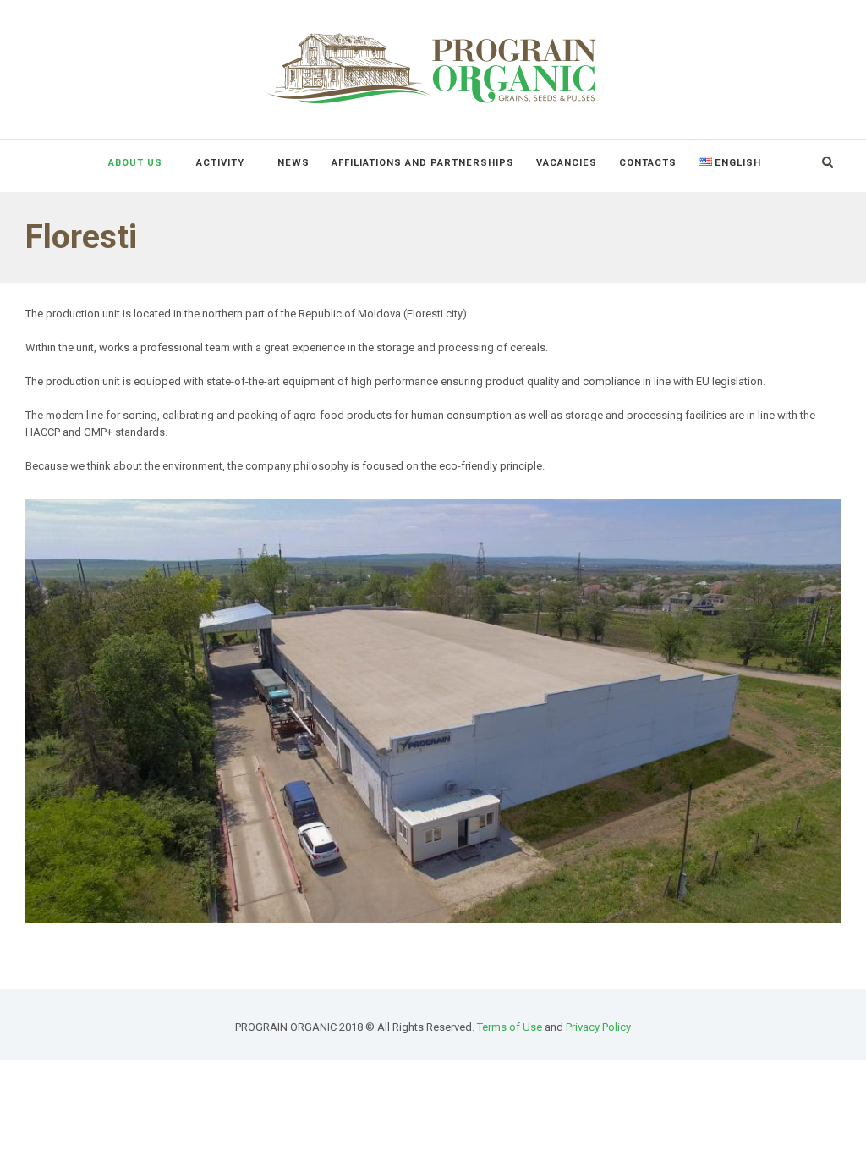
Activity (220, 162)
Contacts (648, 162)
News (293, 162)
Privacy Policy (598, 1027)
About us (135, 162)
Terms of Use (509, 1027)
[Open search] (827, 161)
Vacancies (566, 162)
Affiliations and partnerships (423, 162)
